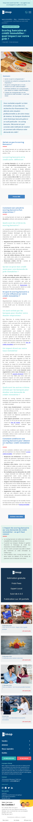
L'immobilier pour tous (10, 26)
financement (23, 285)
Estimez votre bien (16, 516)
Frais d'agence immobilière (8, 796)
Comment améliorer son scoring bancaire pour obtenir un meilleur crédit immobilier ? (17, 89)
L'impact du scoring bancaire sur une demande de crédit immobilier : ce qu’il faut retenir (17, 94)
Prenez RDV (16, 196)
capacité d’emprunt (17, 374)
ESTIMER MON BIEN (9, 758)
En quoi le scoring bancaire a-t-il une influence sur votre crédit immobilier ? (15, 85)
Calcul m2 (4, 793)
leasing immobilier (24, 504)
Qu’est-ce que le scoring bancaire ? (14, 79)
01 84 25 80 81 (24, 758)
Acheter (5, 745)
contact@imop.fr (15, 781)
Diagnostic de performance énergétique (12, 795)
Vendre (4, 741)
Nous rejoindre (8, 749)
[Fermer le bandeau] (31, 1)
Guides (4, 753)
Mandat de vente (6, 798)
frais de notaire (15, 422)
